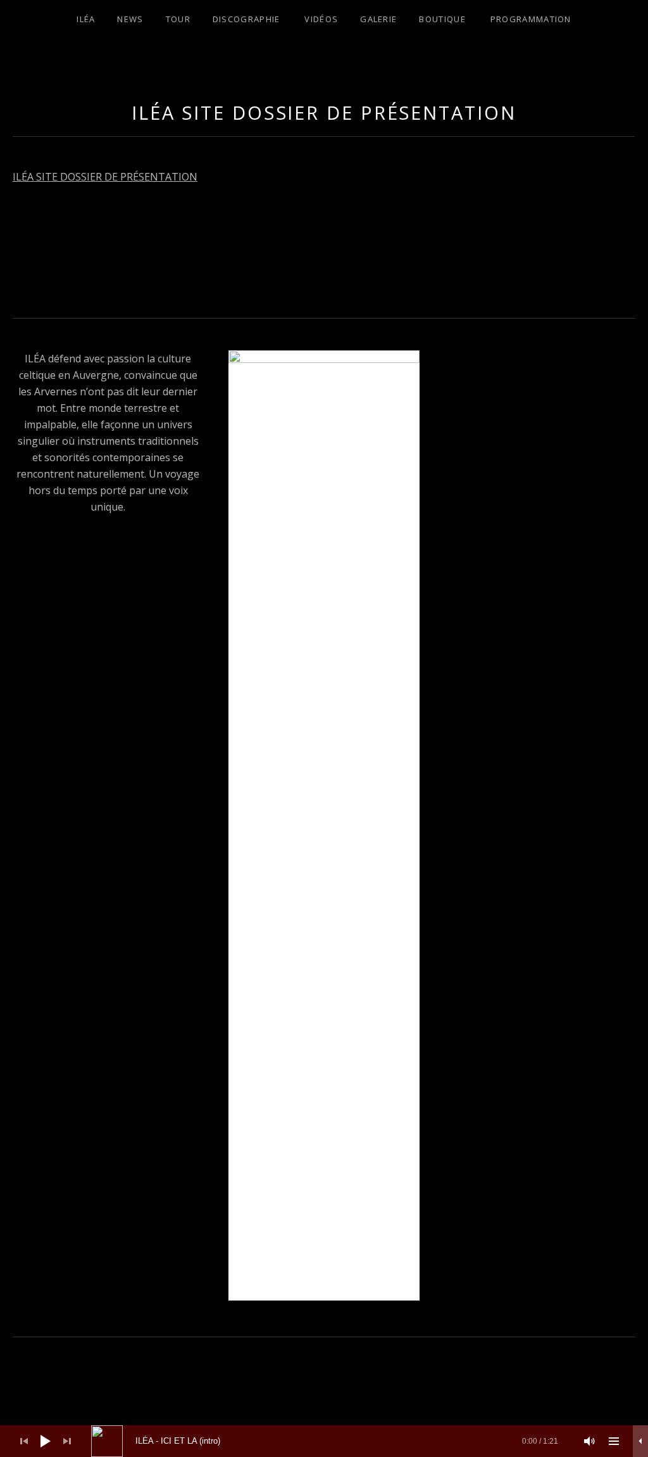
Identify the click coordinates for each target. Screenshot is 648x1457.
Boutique (442, 19)
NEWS (130, 19)
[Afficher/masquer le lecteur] (640, 1441)
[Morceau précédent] (24, 1441)
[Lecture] (45, 1441)
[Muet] (590, 1441)
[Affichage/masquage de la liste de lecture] (614, 1441)
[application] (324, 1441)
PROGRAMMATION (530, 19)
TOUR (178, 19)
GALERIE (378, 19)
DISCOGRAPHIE (246, 19)
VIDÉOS (321, 19)
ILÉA (86, 19)
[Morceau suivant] (67, 1441)
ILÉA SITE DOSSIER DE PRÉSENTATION (105, 177)
